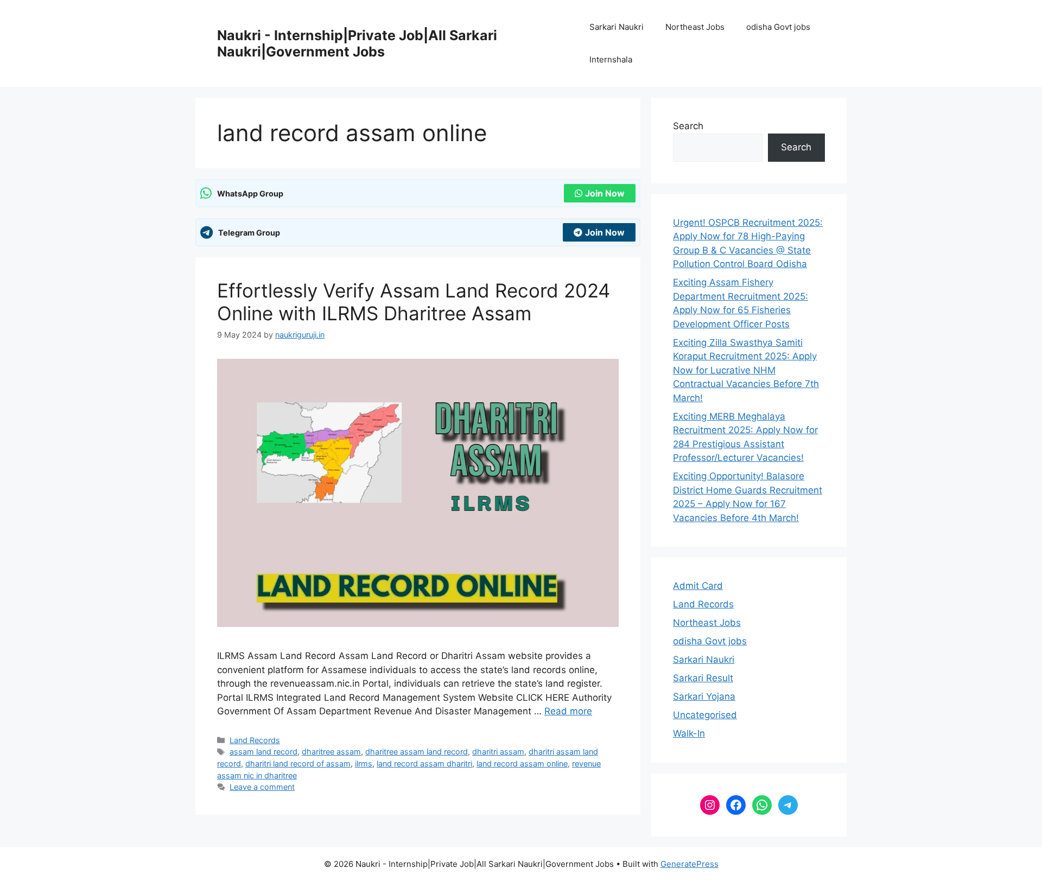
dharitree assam (331, 751)
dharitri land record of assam (298, 763)
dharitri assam (498, 751)
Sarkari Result (703, 678)
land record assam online (522, 763)
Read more (568, 711)
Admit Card (698, 585)
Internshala (610, 59)
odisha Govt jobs (778, 27)
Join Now (605, 193)
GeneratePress (689, 864)
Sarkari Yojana (704, 696)
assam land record (263, 751)
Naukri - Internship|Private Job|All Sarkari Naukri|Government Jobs (357, 43)
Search (688, 126)
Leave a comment (262, 786)
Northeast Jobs (695, 27)
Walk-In (689, 733)
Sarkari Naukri (616, 27)
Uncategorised (705, 714)
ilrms (363, 763)
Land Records (255, 740)
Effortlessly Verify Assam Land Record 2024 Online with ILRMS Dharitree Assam (413, 302)
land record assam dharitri (424, 763)
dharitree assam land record (416, 751)
